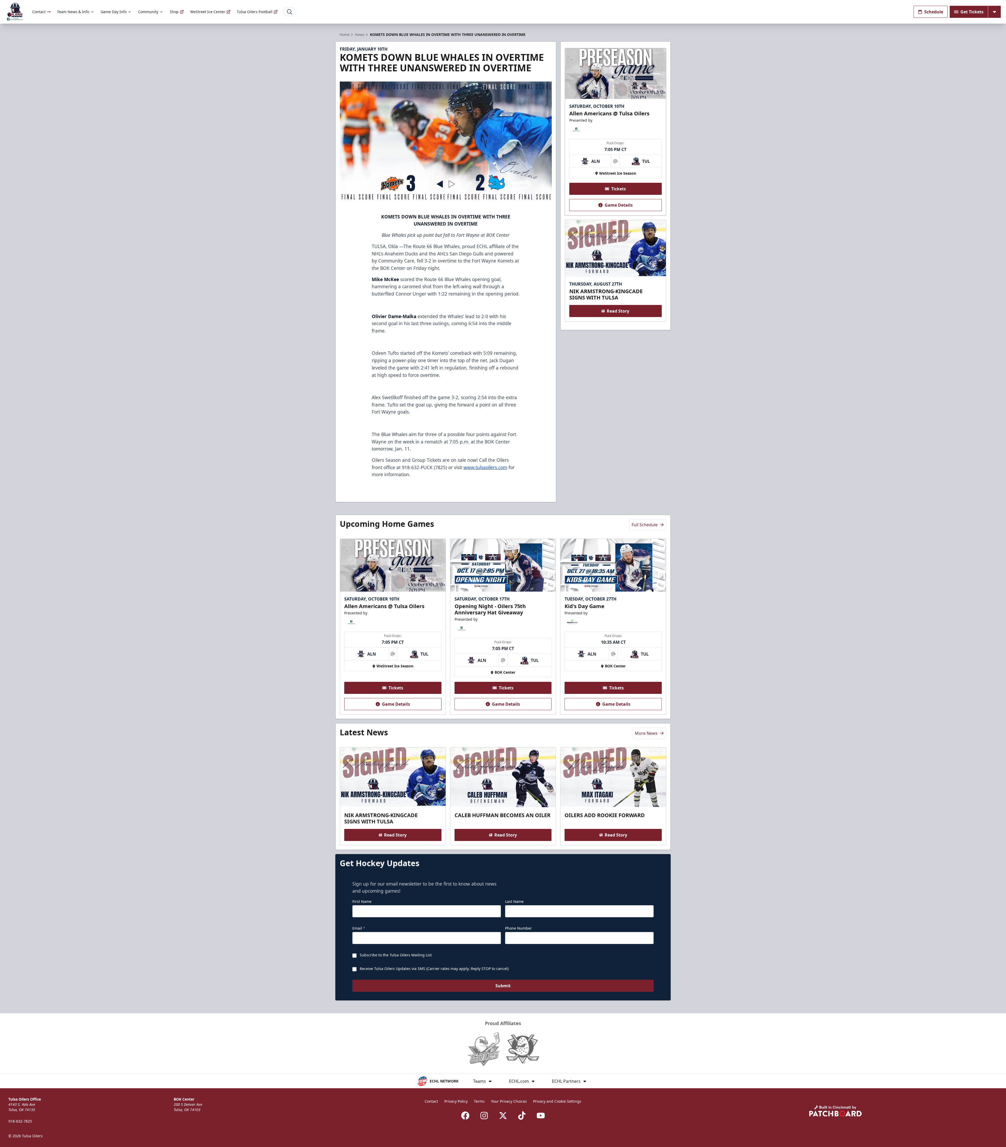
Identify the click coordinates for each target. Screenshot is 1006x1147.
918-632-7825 (20, 1121)
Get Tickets (971, 12)
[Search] (289, 11)
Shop (174, 11)
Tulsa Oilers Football (254, 11)
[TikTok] (522, 1115)
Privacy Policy (456, 1101)
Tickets (618, 189)
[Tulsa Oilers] (15, 12)
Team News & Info (73, 11)
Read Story (618, 311)
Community (148, 11)
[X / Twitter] (503, 1115)
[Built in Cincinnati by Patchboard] (835, 1111)
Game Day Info (114, 11)
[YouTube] (540, 1115)
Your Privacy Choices (509, 1101)
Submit (503, 986)
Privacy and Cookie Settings (557, 1101)
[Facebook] (465, 1115)
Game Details (619, 205)
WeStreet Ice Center (207, 11)
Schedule (933, 12)
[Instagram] (484, 1115)
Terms (479, 1101)
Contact (39, 11)
